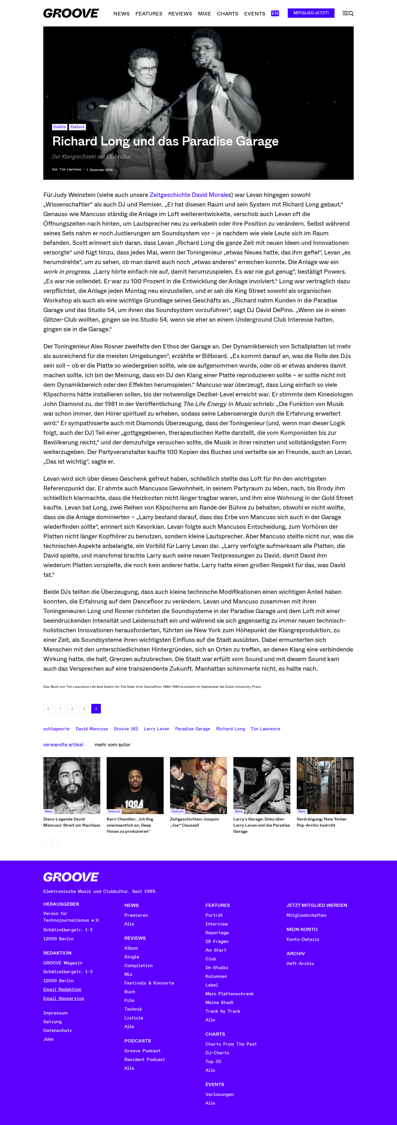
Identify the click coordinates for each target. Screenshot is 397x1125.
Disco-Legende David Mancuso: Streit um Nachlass (71, 822)
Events (60, 127)
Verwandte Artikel (63, 744)
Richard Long (230, 728)
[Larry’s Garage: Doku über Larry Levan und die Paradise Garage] (261, 785)
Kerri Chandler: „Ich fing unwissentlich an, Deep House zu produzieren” (130, 825)
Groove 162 (126, 728)
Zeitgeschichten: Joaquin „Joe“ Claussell (194, 822)
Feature (77, 127)
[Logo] (71, 13)
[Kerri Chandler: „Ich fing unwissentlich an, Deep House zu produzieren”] (135, 785)
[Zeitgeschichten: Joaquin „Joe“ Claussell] (198, 785)
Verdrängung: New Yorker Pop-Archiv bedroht (322, 822)
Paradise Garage (192, 728)
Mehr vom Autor (112, 744)
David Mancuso (92, 728)
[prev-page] (47, 843)
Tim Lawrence (70, 170)
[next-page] (56, 843)
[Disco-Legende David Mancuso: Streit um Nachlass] (71, 785)
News (48, 811)
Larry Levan (156, 728)
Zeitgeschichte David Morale (189, 195)
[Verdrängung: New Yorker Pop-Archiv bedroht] (325, 785)
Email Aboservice (63, 998)
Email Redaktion (62, 989)
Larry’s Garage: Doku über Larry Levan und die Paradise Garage (261, 825)
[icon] (348, 13)
